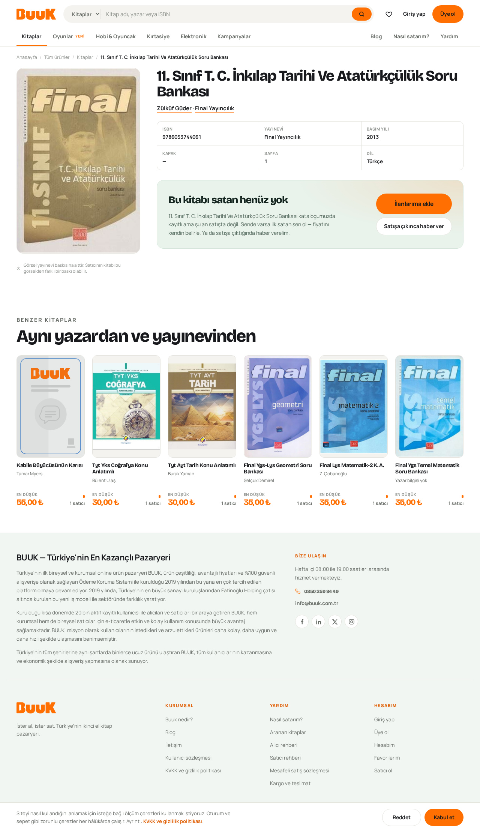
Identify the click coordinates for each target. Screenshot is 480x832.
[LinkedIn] (318, 621)
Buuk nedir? (179, 719)
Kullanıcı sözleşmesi (188, 757)
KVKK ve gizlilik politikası (193, 770)
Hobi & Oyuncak (116, 36)
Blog (376, 36)
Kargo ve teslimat (290, 783)
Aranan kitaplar (288, 732)
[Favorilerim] (388, 14)
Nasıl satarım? (411, 36)
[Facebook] (302, 621)
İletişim (173, 745)
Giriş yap (414, 13)
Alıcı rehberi (283, 745)
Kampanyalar (234, 36)
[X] (335, 621)
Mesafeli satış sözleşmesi (299, 770)
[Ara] (362, 14)
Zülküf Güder (174, 108)
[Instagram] (351, 621)
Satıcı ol (383, 770)
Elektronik (194, 36)
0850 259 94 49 (321, 591)
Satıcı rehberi (285, 757)
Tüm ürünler (57, 57)
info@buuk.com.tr (316, 603)
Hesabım (384, 745)
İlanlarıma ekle (414, 204)
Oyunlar (69, 36)
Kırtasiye (158, 36)
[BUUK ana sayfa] (36, 14)
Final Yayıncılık (214, 108)
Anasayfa (26, 57)
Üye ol (448, 13)
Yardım (449, 36)
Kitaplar (32, 36)
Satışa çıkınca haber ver (414, 226)
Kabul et (444, 817)
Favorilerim (387, 757)
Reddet (402, 817)
